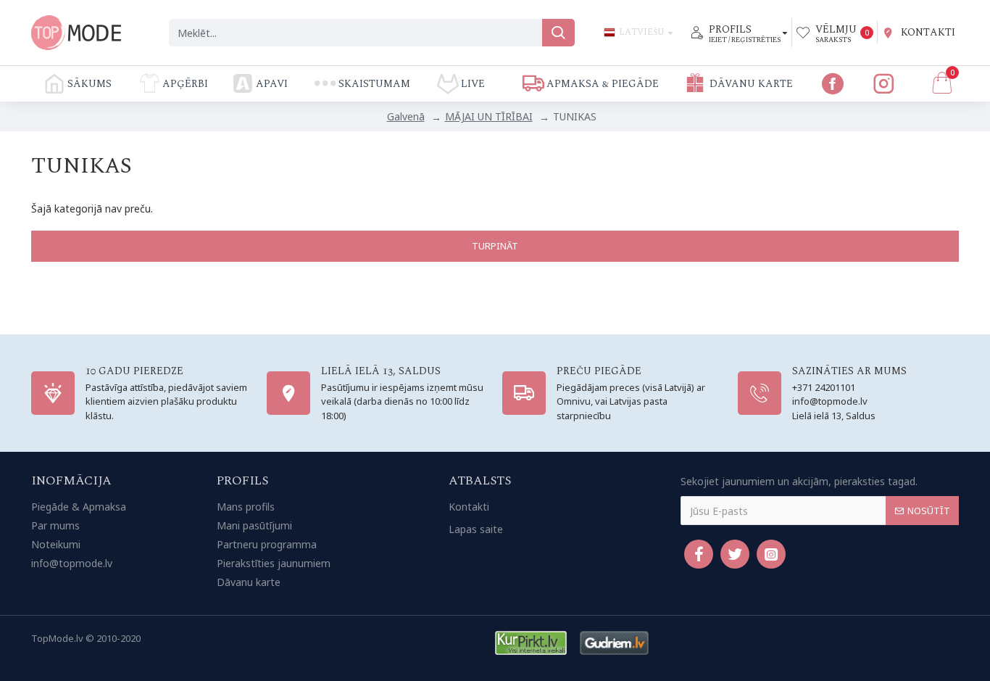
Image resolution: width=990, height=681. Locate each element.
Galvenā (406, 116)
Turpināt (495, 245)
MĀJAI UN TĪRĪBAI (489, 116)
